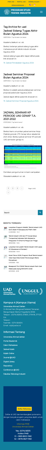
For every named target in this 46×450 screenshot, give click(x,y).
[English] (30, 5)
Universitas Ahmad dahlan (14, 337)
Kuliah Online (8, 353)
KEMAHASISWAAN (18, 5)
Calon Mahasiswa (10, 345)
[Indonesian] (35, 5)
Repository (7, 366)
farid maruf (18, 122)
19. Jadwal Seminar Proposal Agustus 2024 (20, 101)
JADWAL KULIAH (33, 2)
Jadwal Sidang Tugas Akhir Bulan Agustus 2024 (20, 32)
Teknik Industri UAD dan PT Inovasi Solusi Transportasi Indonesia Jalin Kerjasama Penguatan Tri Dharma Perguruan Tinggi (23, 238)
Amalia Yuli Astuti (20, 37)
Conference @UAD (11, 370)
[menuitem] (10, 1)
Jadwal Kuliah (8, 349)
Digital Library (9, 362)
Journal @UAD (9, 357)
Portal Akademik (10, 341)
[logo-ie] (19, 12)
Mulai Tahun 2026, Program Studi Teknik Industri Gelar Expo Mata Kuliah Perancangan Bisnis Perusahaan (25, 257)
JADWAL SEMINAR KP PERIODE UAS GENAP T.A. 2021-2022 (19, 115)
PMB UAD (11, 2)
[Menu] (41, 12)
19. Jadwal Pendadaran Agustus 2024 (18, 63)
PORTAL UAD (21, 2)
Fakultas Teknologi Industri (14, 374)
